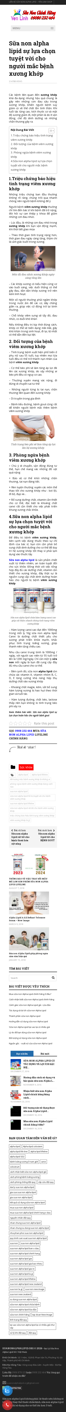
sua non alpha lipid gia (21, 1258)
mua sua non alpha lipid (21, 1207)
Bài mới (45, 1053)
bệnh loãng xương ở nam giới (24, 1161)
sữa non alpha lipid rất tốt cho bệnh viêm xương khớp (32, 809)
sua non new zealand (20, 1294)
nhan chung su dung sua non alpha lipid (29, 1228)
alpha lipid (23, 774)
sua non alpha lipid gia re (22, 1268)
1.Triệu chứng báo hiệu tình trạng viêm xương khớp (32, 138)
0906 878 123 (19, 1372)
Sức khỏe (26, 767)
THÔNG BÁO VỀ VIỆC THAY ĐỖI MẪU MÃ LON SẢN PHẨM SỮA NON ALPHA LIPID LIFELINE (28, 881)
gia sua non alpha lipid (21, 1197)
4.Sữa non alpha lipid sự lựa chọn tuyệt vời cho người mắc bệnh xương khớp (31, 165)
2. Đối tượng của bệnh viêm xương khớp (32, 146)
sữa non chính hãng (19, 1314)
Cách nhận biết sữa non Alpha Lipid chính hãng (31, 999)
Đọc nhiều (22, 1053)
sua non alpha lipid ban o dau (24, 1248)
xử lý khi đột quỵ (18, 1332)
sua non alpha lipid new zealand (26, 1284)
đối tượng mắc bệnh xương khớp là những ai (30, 779)
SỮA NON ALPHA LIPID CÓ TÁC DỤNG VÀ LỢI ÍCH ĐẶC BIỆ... (39, 1064)
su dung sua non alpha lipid (23, 1299)
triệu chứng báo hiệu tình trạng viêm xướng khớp (32, 815)
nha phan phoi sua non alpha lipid (26, 1233)
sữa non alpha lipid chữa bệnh (25, 1304)
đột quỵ (32, 1332)
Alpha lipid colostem (32, 1146)
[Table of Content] (51, 130)
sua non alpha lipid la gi (21, 1273)
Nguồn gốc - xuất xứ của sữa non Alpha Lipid (30, 1043)
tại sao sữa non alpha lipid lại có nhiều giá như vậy (32, 1326)
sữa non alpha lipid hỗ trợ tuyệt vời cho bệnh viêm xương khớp (30, 797)
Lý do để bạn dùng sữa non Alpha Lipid (27, 1032)
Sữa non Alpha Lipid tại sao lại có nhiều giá (29, 1027)
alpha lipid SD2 (17, 1156)
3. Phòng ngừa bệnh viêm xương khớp (31, 155)
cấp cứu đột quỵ (46, 1182)
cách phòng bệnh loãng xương (24, 1177)
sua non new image (34, 1289)
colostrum (15, 1166)
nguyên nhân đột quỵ (20, 1217)
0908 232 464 (23, 730)
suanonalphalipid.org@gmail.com (22, 1383)
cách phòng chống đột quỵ (22, 1182)
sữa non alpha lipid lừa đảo (23, 1309)
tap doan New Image (42, 1314)
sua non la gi (16, 1289)
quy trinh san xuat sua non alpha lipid (28, 1238)
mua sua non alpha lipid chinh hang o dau (30, 1212)
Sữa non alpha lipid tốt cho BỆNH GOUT (46, 837)
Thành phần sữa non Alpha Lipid (24, 1016)
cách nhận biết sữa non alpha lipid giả (28, 1171)
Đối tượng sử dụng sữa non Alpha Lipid (28, 1038)
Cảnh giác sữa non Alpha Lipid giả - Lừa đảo (30, 1005)
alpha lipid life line (19, 1151)
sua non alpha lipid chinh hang (25, 1253)
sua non (14, 1243)
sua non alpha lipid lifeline (22, 803)
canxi (43, 1161)
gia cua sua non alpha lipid (23, 1192)
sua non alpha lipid (19, 791)
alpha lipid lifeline (40, 774)
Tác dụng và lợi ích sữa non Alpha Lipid (27, 1010)
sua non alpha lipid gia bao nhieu (26, 1263)
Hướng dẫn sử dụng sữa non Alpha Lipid (28, 1021)
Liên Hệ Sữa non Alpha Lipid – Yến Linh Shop (30, 1)
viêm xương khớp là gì (20, 820)
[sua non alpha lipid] (33, 14)
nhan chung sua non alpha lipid (25, 1222)
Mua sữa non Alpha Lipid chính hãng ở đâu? (30, 994)
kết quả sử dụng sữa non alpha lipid (27, 1202)
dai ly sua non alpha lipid (22, 1187)
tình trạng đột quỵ (18, 1319)
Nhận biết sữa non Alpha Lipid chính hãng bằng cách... (37, 1094)
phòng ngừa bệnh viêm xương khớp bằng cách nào (31, 785)
